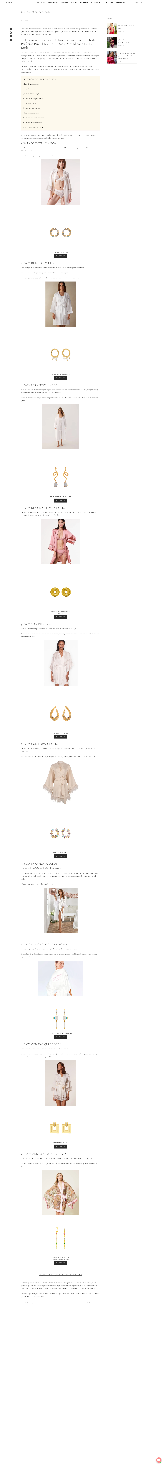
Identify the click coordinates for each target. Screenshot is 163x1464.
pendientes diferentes (62, 1288)
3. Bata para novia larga (31, 94)
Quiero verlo (60, 255)
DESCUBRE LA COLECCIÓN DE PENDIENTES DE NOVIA (60, 1275)
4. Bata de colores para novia (33, 98)
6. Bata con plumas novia (31, 108)
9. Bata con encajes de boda (32, 122)
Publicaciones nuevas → (93, 1303)
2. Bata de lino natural (30, 89)
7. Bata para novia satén (31, 113)
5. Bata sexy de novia (30, 103)
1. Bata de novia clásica (30, 84)
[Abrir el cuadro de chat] (158, 1460)
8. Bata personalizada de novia (33, 118)
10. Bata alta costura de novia (33, 127)
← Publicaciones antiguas (28, 1303)
